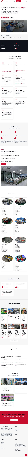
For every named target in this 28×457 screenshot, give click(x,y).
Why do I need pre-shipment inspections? (5, 353)
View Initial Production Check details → (7, 71)
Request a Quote (14, 420)
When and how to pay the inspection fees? (20, 365)
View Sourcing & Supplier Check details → (7, 117)
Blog (1, 447)
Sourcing (16, 434)
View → (2, 337)
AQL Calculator (2, 448)
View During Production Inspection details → (19, 71)
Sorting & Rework (17, 431)
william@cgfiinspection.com (18, 443)
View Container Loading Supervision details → (20, 83)
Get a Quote (18, 1)
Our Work (2, 443)
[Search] (14, 1)
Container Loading (17, 429)
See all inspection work (14, 340)
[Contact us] (26, 455)
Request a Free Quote (5, 17)
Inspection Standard (18, 356)
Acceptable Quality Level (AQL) (6, 359)
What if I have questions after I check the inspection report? (7, 365)
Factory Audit (16, 430)
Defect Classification (18, 359)
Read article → (4, 406)
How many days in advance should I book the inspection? (7, 357)
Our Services (11, 17)
